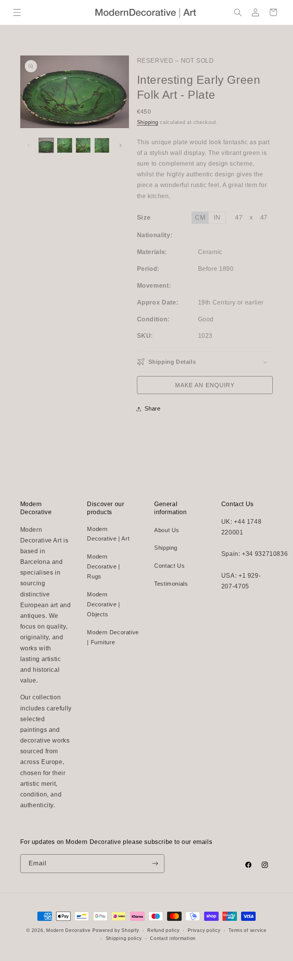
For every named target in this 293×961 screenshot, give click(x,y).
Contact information (173, 938)
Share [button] (153, 409)
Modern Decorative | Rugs (103, 567)
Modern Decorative (68, 930)
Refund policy (163, 930)
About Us (166, 530)
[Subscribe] (155, 863)
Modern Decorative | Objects (103, 604)
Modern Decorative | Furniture (113, 637)
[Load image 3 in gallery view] (83, 145)
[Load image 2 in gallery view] (64, 145)
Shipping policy (124, 938)
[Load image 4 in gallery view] (102, 145)
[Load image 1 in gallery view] (46, 145)
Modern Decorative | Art (108, 534)
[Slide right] (120, 145)
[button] (17, 12)
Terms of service (248, 930)
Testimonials (171, 584)
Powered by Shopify (115, 930)
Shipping (147, 122)
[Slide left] (28, 145)
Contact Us (169, 566)
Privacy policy (204, 930)
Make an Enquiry (205, 385)
